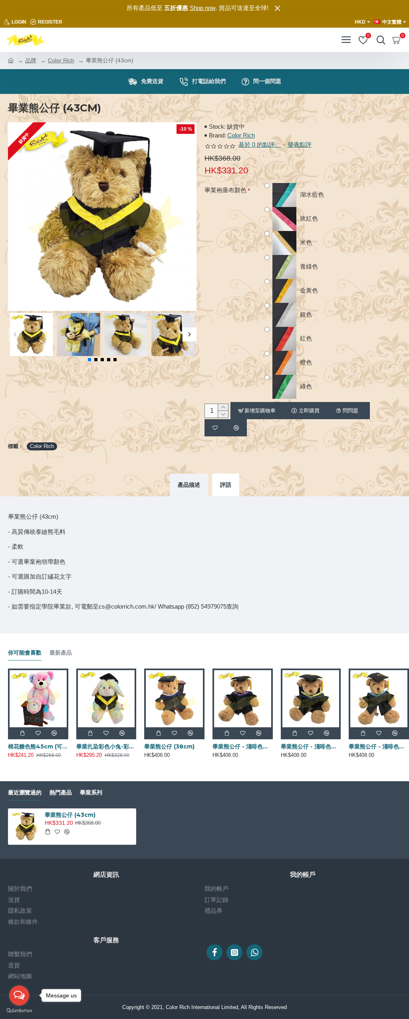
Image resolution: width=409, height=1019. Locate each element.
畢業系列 (91, 792)
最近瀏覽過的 (25, 792)
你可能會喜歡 (25, 652)
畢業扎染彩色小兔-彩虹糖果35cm (106, 746)
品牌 (30, 60)
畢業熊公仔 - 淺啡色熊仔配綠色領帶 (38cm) (311, 746)
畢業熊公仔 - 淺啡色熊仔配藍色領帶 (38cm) (379, 746)
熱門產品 (61, 792)
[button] (15, 334)
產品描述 (189, 484)
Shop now (203, 7)
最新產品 (61, 652)
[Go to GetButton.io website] (19, 1010)
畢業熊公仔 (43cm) (70, 814)
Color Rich (61, 60)
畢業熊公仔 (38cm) (169, 746)
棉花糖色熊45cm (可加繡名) (38, 746)
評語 (225, 484)
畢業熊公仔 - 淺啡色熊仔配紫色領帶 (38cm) (242, 746)
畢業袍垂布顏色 (225, 190)
